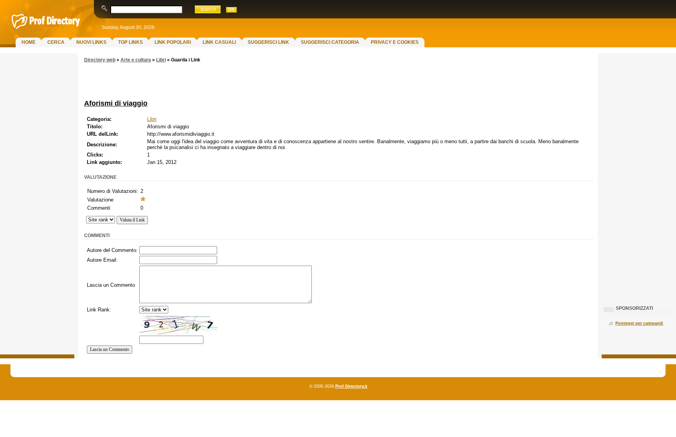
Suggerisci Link (268, 42)
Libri (161, 60)
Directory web (99, 60)
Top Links (130, 42)
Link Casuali (219, 42)
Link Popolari (173, 42)
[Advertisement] (37, 182)
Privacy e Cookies (395, 42)
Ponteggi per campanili (639, 323)
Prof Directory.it (351, 386)
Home (29, 42)
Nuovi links (91, 42)
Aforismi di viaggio (115, 103)
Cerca (56, 42)
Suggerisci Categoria (330, 42)
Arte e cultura (135, 60)
